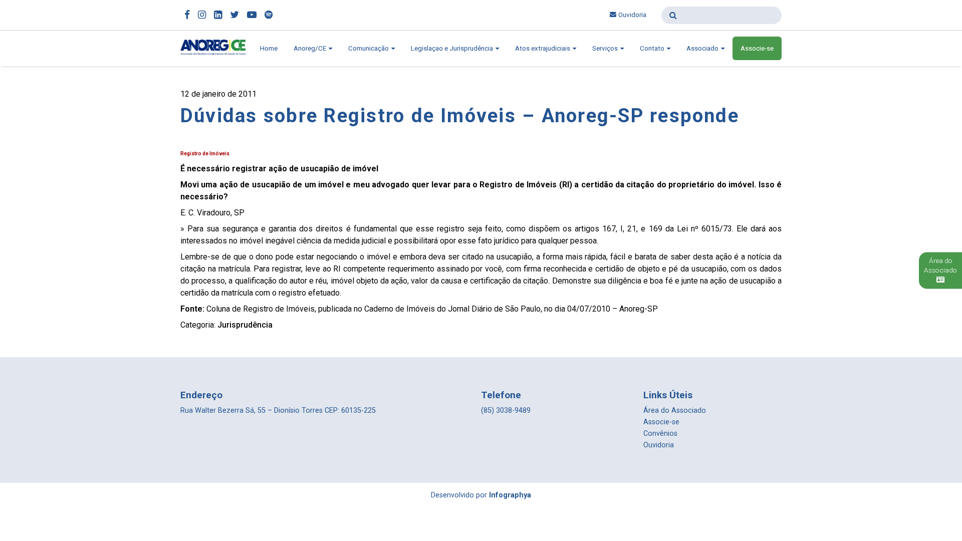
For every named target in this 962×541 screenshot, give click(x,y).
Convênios (660, 433)
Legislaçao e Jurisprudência (453, 48)
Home (269, 48)
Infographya (510, 495)
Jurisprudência (245, 325)
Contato (653, 48)
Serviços (605, 48)
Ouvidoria (632, 15)
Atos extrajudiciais (543, 48)
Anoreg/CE (311, 48)
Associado (703, 48)
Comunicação (369, 48)
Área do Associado (674, 410)
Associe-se (757, 48)
